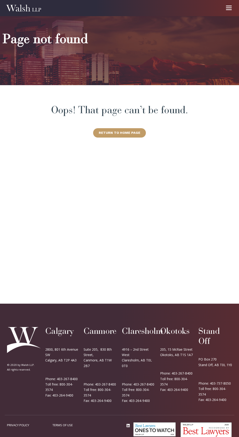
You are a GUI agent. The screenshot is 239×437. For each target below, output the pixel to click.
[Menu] (228, 7)
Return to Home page (119, 133)
